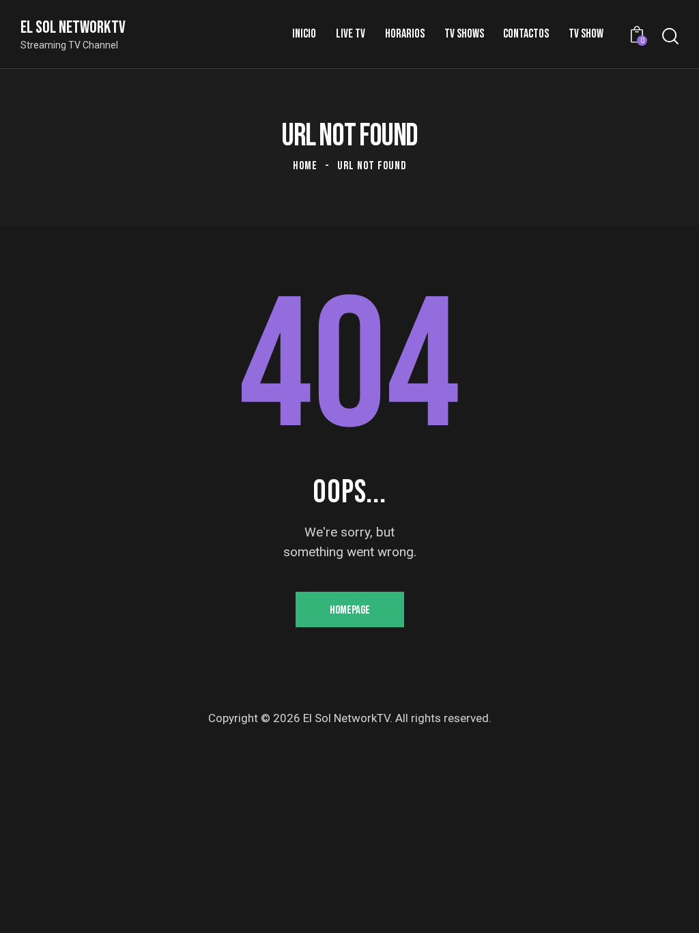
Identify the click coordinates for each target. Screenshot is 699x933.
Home (305, 166)
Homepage (350, 610)
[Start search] (670, 36)
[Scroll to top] (661, 907)
